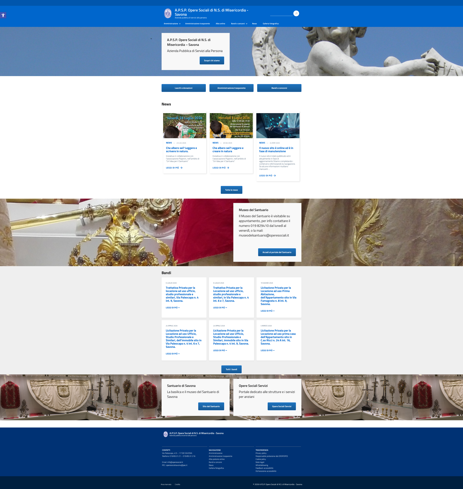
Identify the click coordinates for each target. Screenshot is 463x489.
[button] (3, 15)
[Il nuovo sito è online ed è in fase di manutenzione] (278, 125)
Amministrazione (171, 23)
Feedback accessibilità (264, 468)
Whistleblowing (262, 465)
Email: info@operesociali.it (172, 462)
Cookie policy (261, 459)
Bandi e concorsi (238, 23)
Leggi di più (173, 167)
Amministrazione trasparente (197, 23)
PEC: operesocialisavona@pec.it (174, 465)
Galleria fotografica (271, 23)
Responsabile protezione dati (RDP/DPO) (272, 456)
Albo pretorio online (217, 459)
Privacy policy (261, 453)
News (254, 23)
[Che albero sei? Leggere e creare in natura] (231, 125)
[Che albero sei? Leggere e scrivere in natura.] (184, 125)
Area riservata (166, 484)
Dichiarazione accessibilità (266, 471)
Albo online (220, 23)
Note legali (260, 462)
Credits (177, 484)
